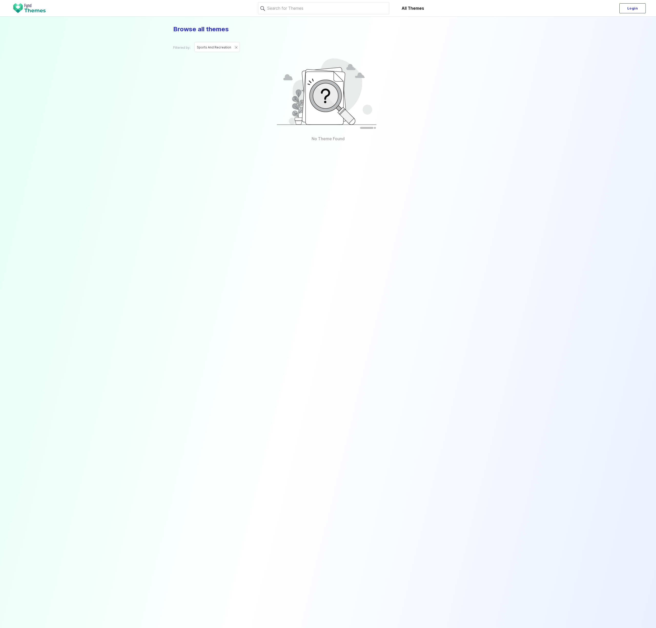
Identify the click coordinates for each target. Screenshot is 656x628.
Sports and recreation (214, 47)
